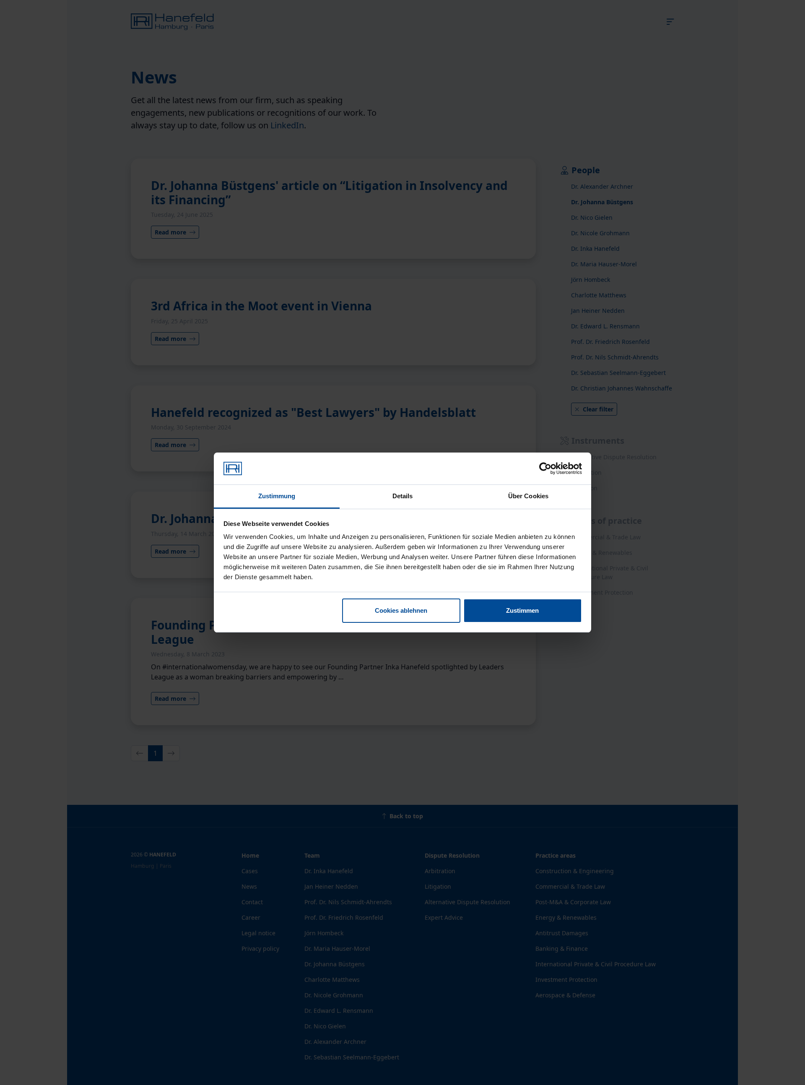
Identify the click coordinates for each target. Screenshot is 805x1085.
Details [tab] (402, 496)
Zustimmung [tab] (277, 496)
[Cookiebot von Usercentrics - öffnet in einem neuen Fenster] (545, 468)
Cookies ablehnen (401, 610)
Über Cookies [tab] (528, 496)
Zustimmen (522, 610)
